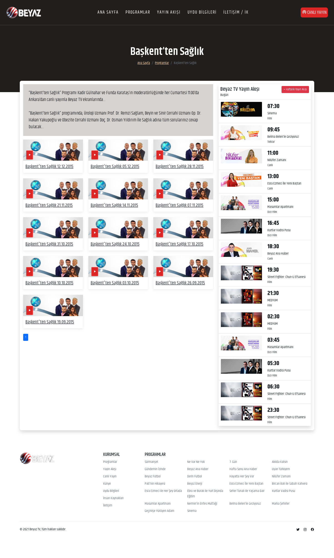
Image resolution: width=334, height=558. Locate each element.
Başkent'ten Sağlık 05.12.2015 (115, 166)
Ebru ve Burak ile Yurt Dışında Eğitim (205, 493)
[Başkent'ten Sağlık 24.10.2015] (118, 228)
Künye (107, 484)
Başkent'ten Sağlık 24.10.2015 (115, 244)
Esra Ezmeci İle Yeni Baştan (246, 484)
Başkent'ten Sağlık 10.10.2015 (49, 283)
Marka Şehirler (280, 503)
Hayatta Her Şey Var (241, 476)
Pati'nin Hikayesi (155, 484)
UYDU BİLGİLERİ (202, 12)
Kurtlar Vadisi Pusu (283, 491)
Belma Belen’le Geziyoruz (245, 503)
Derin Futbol (194, 476)
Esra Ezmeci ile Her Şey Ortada (163, 491)
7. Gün (233, 462)
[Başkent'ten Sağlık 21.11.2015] (53, 189)
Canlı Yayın (110, 476)
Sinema (192, 511)
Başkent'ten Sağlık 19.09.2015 (49, 322)
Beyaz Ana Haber (197, 469)
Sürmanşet (151, 462)
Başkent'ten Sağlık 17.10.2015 (179, 244)
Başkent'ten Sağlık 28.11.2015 (180, 166)
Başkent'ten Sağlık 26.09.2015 (180, 283)
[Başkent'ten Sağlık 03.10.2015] (118, 266)
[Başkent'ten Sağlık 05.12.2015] (118, 150)
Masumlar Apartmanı (158, 503)
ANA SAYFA (108, 12)
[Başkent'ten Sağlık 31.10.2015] (53, 228)
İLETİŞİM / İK (236, 12)
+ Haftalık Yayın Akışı (295, 89)
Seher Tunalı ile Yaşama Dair (246, 491)
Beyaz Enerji (194, 484)
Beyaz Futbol (153, 476)
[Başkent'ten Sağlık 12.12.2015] (53, 150)
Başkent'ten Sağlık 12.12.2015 (49, 166)
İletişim (107, 505)
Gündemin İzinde (155, 469)
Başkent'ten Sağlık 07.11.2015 (179, 205)
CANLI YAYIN (317, 12)
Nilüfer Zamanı (281, 476)
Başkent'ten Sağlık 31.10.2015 (49, 244)
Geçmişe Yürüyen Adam (159, 511)
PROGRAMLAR (137, 12)
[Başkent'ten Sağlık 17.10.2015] (183, 228)
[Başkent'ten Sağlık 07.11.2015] (183, 189)
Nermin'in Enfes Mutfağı (202, 503)
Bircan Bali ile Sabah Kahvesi (289, 484)
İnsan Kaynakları (113, 498)
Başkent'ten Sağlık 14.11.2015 (114, 205)
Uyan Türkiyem (281, 469)
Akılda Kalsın (280, 462)
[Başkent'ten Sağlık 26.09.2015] (183, 266)
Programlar (162, 63)
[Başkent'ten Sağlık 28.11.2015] (183, 150)
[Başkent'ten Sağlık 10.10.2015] (53, 266)
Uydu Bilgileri (111, 491)
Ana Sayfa (143, 63)
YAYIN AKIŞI (169, 12)
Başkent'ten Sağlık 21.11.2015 (49, 205)
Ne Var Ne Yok (196, 462)
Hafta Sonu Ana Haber (243, 469)
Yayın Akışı (109, 469)
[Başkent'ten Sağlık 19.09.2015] (53, 305)
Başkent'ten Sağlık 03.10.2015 (115, 283)
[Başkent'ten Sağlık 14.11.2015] (118, 189)
